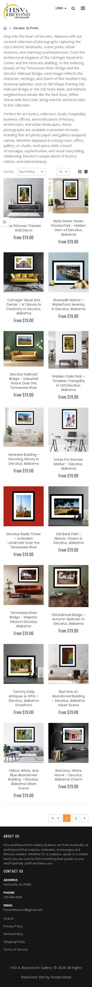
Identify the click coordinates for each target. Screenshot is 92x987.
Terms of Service (16, 949)
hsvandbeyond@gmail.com (23, 910)
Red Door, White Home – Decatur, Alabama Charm (68, 775)
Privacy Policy (13, 926)
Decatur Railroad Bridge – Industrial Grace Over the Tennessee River (23, 381)
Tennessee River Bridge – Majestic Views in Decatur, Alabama (24, 619)
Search (9, 918)
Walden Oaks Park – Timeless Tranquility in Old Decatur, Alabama (68, 383)
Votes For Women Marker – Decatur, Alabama (68, 464)
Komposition (61, 977)
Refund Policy (13, 934)
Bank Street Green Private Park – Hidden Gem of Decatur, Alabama (68, 228)
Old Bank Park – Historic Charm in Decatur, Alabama (69, 538)
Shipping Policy (14, 942)
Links (59, 8)
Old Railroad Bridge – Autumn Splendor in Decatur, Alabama (68, 619)
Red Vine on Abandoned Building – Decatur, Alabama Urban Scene (68, 698)
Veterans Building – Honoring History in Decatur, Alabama (23, 459)
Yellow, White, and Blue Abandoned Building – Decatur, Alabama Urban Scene (23, 779)
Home (5, 28)
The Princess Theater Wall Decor (23, 228)
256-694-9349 (13, 897)
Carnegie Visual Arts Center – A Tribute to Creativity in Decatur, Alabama (23, 307)
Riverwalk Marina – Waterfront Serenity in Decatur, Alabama (68, 304)
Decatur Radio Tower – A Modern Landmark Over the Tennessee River (23, 541)
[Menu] (83, 8)
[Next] (84, 818)
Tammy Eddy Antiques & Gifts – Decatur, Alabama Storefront (24, 698)
